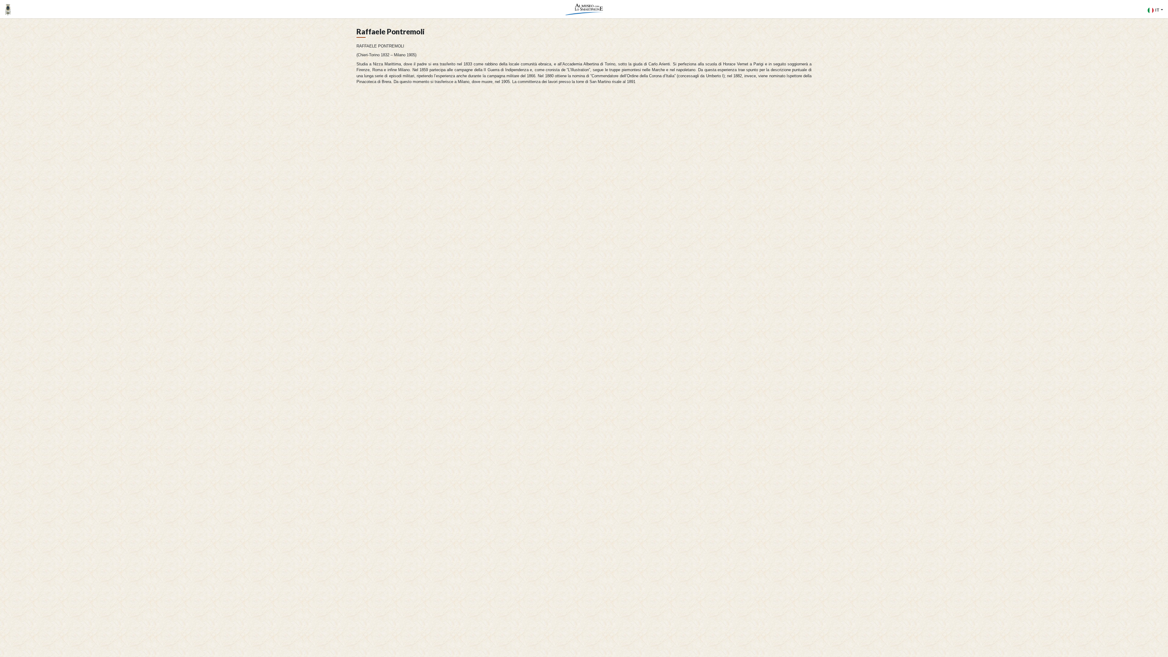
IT (1157, 9)
